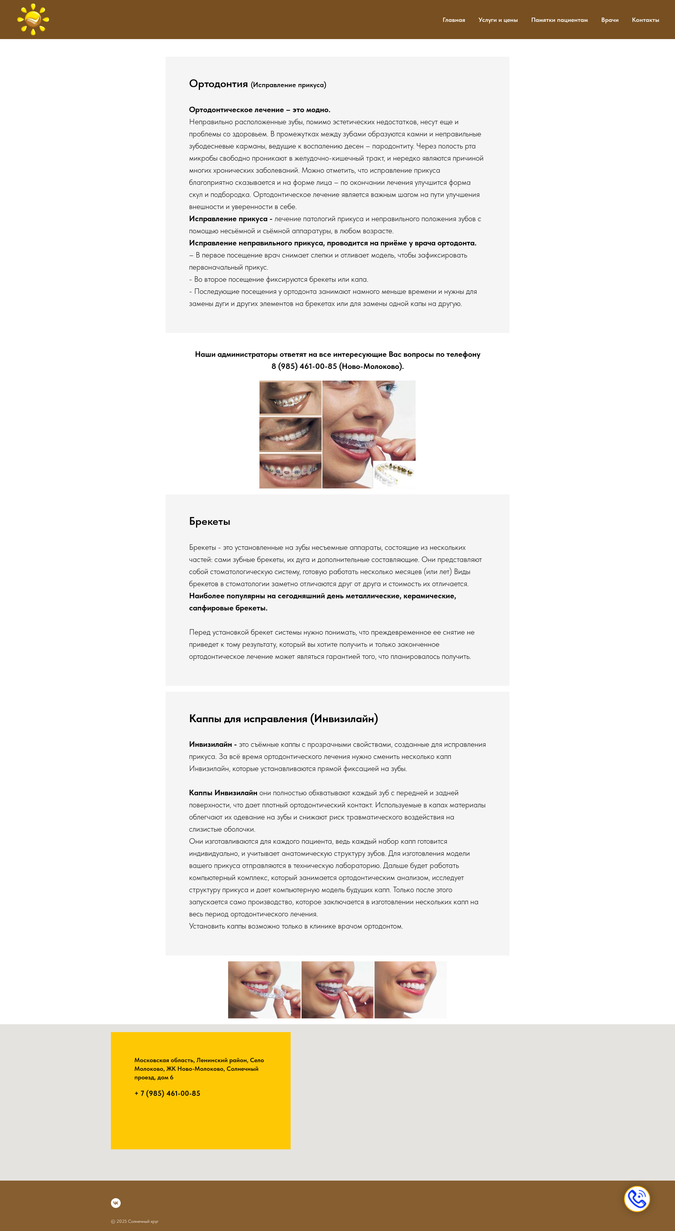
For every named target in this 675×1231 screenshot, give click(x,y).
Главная (454, 19)
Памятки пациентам (559, 19)
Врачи (610, 19)
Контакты (645, 19)
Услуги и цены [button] (498, 19)
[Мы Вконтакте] (116, 1203)
